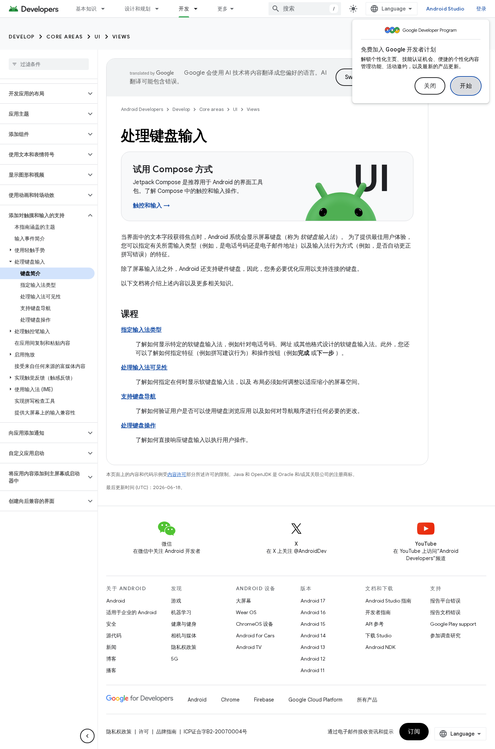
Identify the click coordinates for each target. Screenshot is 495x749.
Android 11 (312, 670)
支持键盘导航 (138, 396)
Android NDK (380, 647)
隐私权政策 (183, 647)
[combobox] (305, 8)
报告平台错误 (445, 600)
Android (115, 600)
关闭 (430, 86)
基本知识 (86, 8)
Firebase (264, 699)
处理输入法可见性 (144, 367)
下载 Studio (378, 635)
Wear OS (246, 612)
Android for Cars (255, 635)
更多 (222, 8)
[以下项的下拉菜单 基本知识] (106, 8)
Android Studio (445, 8)
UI (98, 36)
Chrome (230, 699)
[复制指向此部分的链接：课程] (145, 314)
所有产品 (367, 699)
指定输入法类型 (141, 330)
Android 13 (312, 647)
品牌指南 (166, 731)
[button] (43, 93)
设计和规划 (137, 8)
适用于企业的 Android (131, 612)
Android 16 (313, 612)
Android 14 (313, 635)
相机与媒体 (183, 635)
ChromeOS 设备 (254, 624)
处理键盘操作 (138, 425)
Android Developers (142, 109)
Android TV (249, 647)
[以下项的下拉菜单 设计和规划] (160, 8)
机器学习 (181, 612)
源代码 (113, 635)
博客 (111, 658)
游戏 (176, 600)
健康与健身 (183, 624)
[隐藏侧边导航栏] (87, 736)
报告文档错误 (445, 612)
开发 (184, 8)
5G (174, 658)
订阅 (414, 731)
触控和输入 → (151, 205)
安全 (111, 624)
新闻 (111, 647)
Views (121, 36)
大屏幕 (243, 600)
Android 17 (312, 600)
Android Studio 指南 (388, 600)
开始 (466, 86)
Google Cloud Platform (315, 699)
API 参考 (374, 624)
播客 (111, 670)
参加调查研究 (445, 635)
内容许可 (176, 474)
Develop (22, 36)
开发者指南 (378, 612)
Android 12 (312, 658)
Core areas (64, 36)
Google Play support (453, 624)
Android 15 (312, 624)
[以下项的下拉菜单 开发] (199, 8)
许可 (144, 731)
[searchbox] (49, 64)
